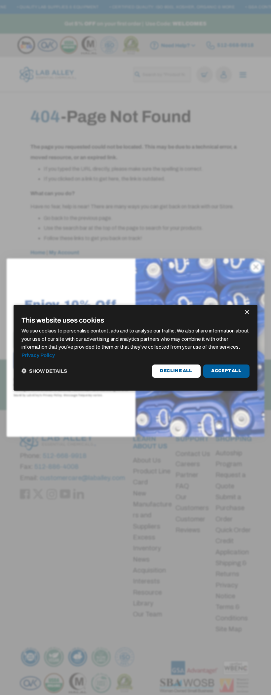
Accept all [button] (226, 370)
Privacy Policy (38, 355)
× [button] (246, 312)
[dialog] (135, 347)
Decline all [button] (176, 370)
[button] (44, 371)
